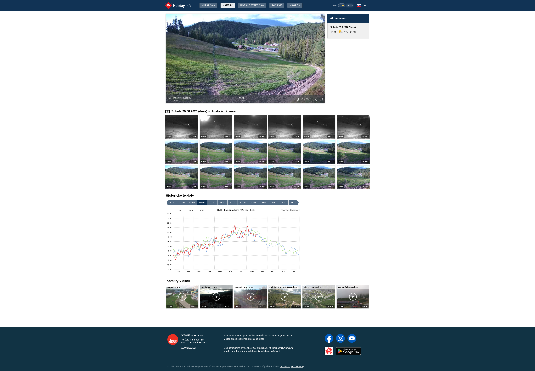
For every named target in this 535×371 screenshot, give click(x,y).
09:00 (202, 202)
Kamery (228, 5)
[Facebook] (329, 338)
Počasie (277, 5)
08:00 (192, 202)
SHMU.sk (285, 366)
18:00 (293, 202)
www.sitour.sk (188, 347)
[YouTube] (351, 338)
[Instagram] (340, 338)
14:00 (253, 202)
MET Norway (297, 366)
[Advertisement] (348, 71)
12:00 (232, 202)
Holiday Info (175, 3)
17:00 (283, 202)
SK (364, 5)
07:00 (182, 202)
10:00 (212, 202)
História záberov (224, 111)
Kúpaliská (208, 5)
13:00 (242, 202)
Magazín (295, 5)
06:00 (171, 202)
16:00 (273, 202)
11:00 (222, 202)
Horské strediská (252, 5)
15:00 (263, 202)
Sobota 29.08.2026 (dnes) (189, 111)
